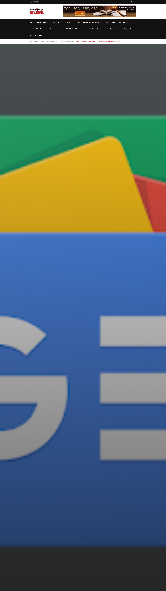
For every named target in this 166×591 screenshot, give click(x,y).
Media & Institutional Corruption (72, 29)
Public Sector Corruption (96, 29)
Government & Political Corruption (95, 22)
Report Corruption (36, 35)
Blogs (126, 29)
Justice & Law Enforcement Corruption (43, 29)
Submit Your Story (115, 29)
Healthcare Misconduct (119, 22)
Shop (132, 29)
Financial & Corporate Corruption (42, 22)
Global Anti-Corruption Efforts (68, 22)
